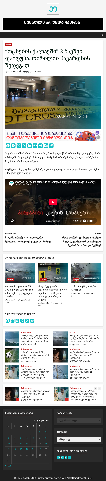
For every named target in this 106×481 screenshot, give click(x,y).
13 (27, 443)
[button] (5, 35)
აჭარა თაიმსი (11, 71)
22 (40, 449)
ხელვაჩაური (26, 332)
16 (46, 443)
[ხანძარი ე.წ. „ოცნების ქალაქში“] (86, 273)
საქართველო (26, 349)
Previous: (28, 237)
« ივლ (8, 465)
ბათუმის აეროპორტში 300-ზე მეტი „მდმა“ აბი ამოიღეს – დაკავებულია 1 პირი (19, 291)
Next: (81, 239)
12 (21, 443)
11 (14, 443)
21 (33, 449)
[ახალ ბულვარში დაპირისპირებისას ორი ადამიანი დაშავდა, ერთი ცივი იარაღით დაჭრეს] (53, 273)
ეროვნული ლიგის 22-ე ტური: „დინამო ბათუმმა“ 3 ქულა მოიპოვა (12, 355)
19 (21, 449)
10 (8, 443)
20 (27, 449)
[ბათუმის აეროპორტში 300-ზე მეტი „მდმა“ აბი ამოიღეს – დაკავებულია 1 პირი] (20, 273)
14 (33, 443)
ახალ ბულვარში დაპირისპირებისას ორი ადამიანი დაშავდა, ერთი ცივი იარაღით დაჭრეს (52, 293)
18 (14, 449)
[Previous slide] (95, 388)
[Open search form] (102, 35)
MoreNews (72, 477)
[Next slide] (99, 388)
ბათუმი (8, 44)
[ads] (53, 135)
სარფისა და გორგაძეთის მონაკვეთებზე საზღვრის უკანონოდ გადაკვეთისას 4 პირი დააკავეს (12, 338)
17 (8, 449)
